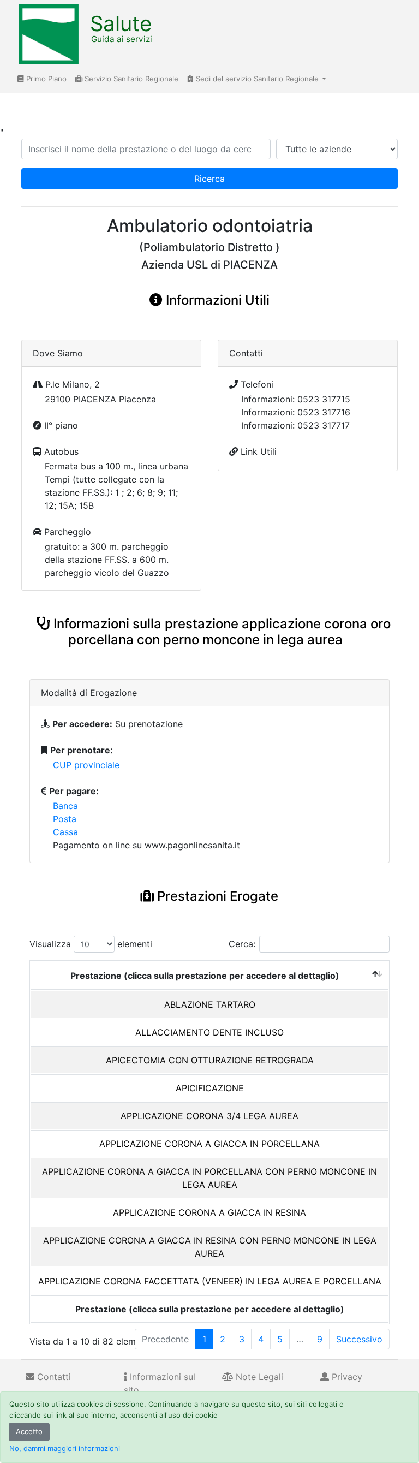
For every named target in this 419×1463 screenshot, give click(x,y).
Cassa (65, 831)
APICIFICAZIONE (210, 1088)
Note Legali (258, 1376)
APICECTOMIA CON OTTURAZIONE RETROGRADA (210, 1060)
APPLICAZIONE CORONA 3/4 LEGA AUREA (209, 1115)
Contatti (52, 1376)
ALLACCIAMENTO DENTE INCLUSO (209, 1032)
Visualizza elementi (90, 943)
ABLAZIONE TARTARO (209, 1004)
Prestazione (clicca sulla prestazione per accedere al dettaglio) (204, 975)
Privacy (345, 1376)
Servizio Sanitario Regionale (130, 78)
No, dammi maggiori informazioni (64, 1448)
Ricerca (209, 178)
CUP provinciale (86, 764)
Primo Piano (45, 78)
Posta (64, 818)
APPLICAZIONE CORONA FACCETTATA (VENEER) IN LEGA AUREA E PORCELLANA (209, 1281)
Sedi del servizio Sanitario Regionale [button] (257, 78)
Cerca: (242, 943)
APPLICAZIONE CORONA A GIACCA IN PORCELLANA (209, 1143)
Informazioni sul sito (159, 1383)
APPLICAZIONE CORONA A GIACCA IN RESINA (209, 1212)
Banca (65, 805)
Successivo (359, 1339)
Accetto (29, 1431)
